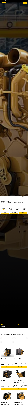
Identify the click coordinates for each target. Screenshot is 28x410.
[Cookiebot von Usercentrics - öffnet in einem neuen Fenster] (22, 196)
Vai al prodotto (7, 366)
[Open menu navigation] (1, 2)
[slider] (1, 338)
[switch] (11, 209)
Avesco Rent (12, 0)
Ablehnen (5, 212)
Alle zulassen (22, 212)
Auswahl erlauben (14, 212)
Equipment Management (7, 0)
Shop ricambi (2, 0)
